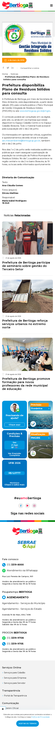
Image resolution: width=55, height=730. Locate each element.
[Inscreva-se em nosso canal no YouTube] (27, 505)
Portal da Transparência (15, 695)
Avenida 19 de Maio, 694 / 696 (19, 620)
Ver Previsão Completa (14, 454)
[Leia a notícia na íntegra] (27, 246)
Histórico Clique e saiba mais (15, 484)
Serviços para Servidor (14, 683)
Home (5, 74)
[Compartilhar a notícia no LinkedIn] (12, 67)
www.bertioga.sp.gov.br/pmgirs (35, 111)
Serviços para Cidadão (14, 672)
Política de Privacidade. (40, 717)
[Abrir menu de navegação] (51, 5)
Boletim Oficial (11, 708)
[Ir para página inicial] (17, 5)
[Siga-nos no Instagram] (34, 505)
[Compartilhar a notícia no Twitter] (7, 67)
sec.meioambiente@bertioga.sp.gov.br (21, 140)
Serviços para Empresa (15, 678)
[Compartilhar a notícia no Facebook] (3, 67)
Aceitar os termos (28, 723)
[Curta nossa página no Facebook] (20, 505)
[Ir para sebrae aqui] (27, 544)
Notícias (14, 74)
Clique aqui (14, 425)
